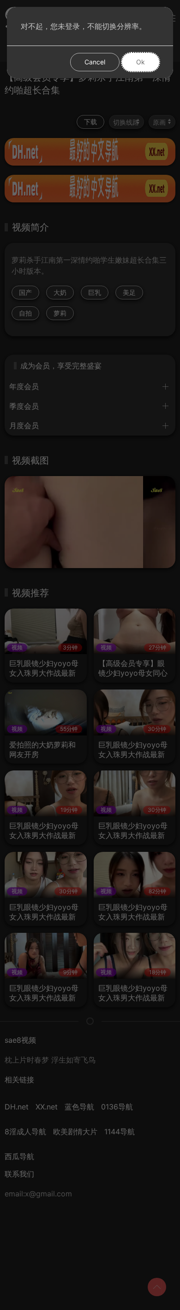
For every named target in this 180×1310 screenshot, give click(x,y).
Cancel (94, 62)
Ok (140, 62)
